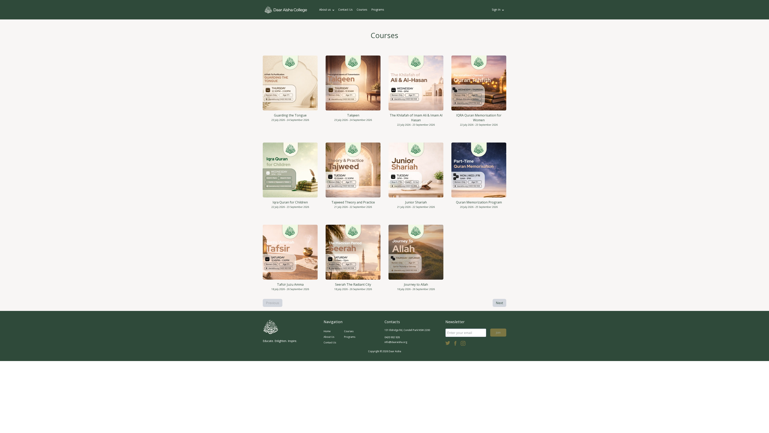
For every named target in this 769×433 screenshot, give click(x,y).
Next (499, 303)
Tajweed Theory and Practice (353, 202)
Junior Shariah (416, 202)
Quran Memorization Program (479, 202)
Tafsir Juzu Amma (290, 284)
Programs (377, 9)
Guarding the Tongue (290, 115)
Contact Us (345, 9)
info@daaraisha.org (395, 342)
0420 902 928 (392, 337)
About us (325, 9)
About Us (329, 337)
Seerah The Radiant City (353, 284)
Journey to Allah (416, 284)
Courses (362, 9)
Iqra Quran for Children (290, 202)
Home (327, 331)
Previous (272, 303)
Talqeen (353, 115)
